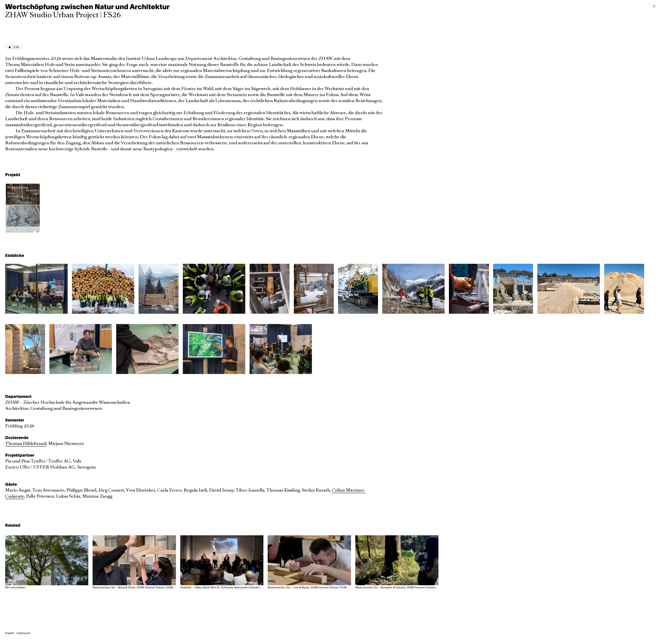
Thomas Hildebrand (25, 443)
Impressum (23, 633)
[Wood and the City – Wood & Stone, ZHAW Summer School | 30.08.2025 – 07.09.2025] (134, 560)
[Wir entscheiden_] (46, 560)
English (10, 633)
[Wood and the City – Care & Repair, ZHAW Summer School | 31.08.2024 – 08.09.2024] (309, 560)
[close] (654, 6)
